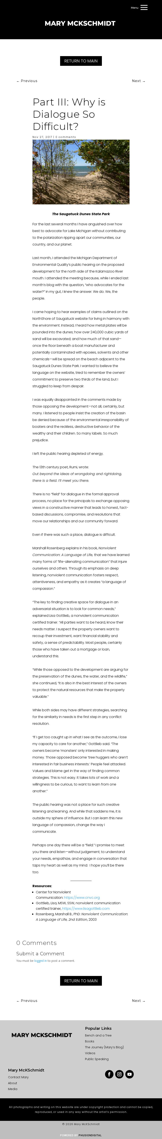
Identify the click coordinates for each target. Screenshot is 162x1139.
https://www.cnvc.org (82, 897)
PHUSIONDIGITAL (90, 1135)
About (12, 1083)
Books (89, 1041)
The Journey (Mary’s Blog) (104, 1047)
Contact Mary (18, 1077)
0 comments (65, 137)
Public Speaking (97, 1059)
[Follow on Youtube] (129, 1074)
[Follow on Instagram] (119, 1074)
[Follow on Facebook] (109, 1074)
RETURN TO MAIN (81, 61)
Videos (90, 1053)
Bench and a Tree (98, 1035)
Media (12, 1089)
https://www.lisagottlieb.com (86, 908)
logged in (40, 961)
